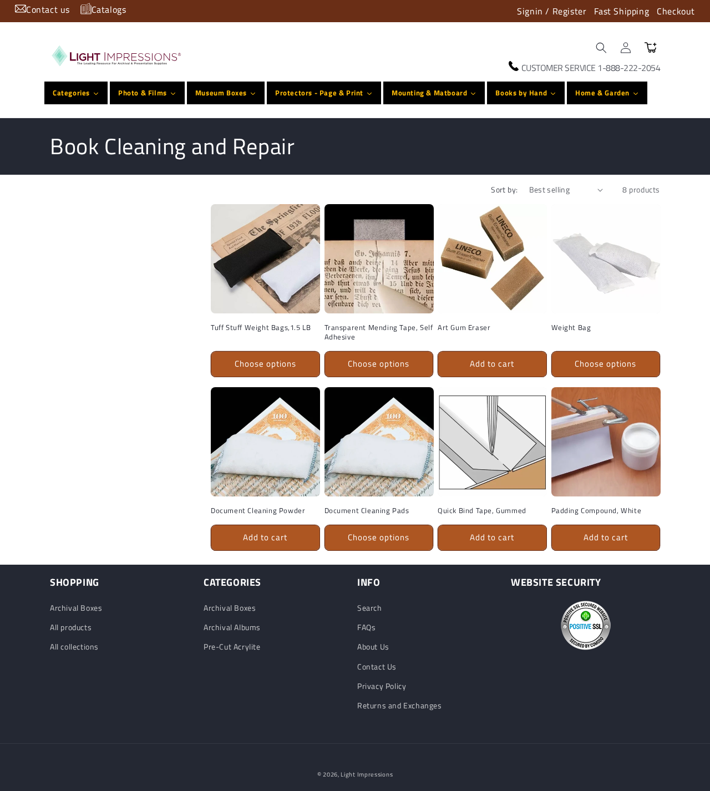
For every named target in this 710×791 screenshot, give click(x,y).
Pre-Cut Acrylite (232, 647)
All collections (74, 647)
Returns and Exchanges (399, 705)
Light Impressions (367, 774)
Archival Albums (232, 627)
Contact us (48, 9)
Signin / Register (551, 11)
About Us (373, 647)
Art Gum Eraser (464, 327)
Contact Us (377, 666)
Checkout (676, 11)
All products (71, 627)
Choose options (265, 363)
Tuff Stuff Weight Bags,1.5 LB (261, 327)
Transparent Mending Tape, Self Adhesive (378, 332)
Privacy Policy (381, 686)
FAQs (366, 627)
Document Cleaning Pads (366, 510)
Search (369, 607)
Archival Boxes (76, 607)
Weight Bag (571, 327)
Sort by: (504, 189)
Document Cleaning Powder (258, 510)
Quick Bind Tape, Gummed (482, 510)
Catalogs (109, 9)
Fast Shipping (621, 11)
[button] (601, 48)
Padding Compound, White (596, 510)
